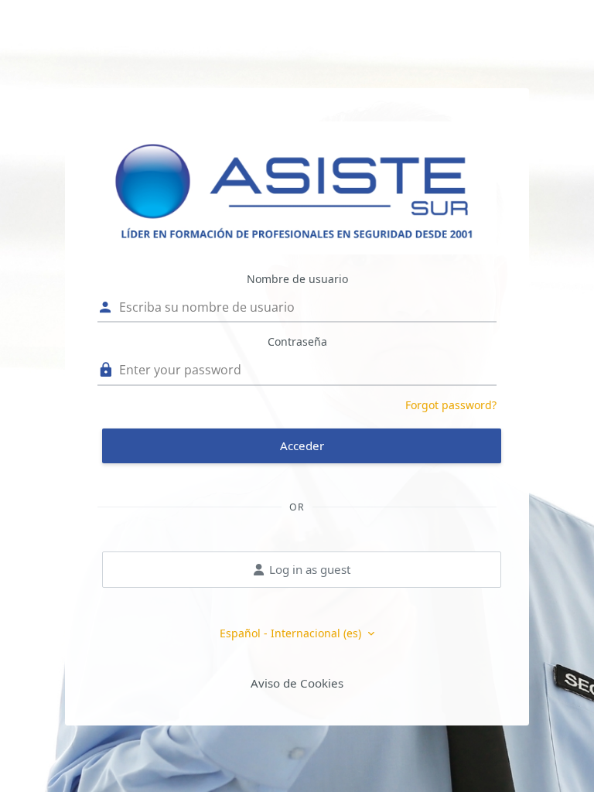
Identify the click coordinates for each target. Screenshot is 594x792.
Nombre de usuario (297, 278)
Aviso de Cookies (297, 683)
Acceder (302, 445)
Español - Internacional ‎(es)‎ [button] (292, 633)
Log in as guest (309, 569)
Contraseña (297, 341)
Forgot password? (451, 405)
